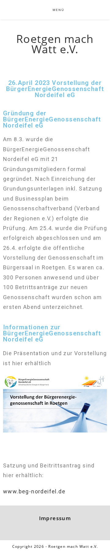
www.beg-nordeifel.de (34, 491)
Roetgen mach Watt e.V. (55, 44)
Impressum (55, 518)
